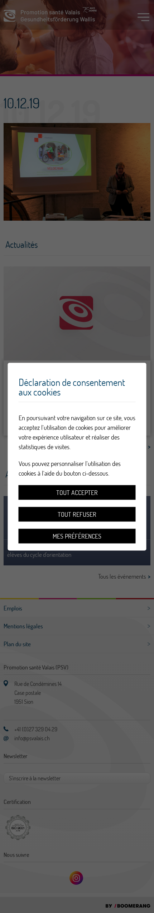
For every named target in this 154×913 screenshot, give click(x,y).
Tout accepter (77, 492)
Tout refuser (77, 514)
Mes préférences (77, 536)
